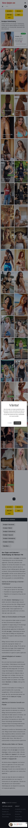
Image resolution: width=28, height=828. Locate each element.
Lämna (10, 423)
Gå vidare (17, 423)
